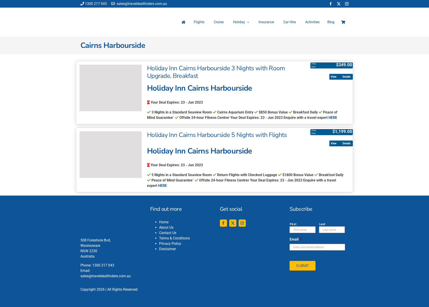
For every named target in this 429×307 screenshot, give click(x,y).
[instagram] (347, 4)
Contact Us (167, 233)
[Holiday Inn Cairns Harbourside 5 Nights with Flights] (111, 154)
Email (296, 239)
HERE (332, 117)
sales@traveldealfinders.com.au (141, 4)
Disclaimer (167, 249)
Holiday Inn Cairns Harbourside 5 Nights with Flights (217, 135)
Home (163, 222)
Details (347, 76)
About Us (166, 227)
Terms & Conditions (174, 238)
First (293, 224)
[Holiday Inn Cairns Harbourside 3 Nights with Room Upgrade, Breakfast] (111, 88)
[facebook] (330, 4)
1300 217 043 (96, 4)
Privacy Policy (170, 243)
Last (322, 224)
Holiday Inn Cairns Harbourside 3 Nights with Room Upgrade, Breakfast (216, 72)
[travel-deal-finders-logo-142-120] (96, 10)
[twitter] (339, 4)
